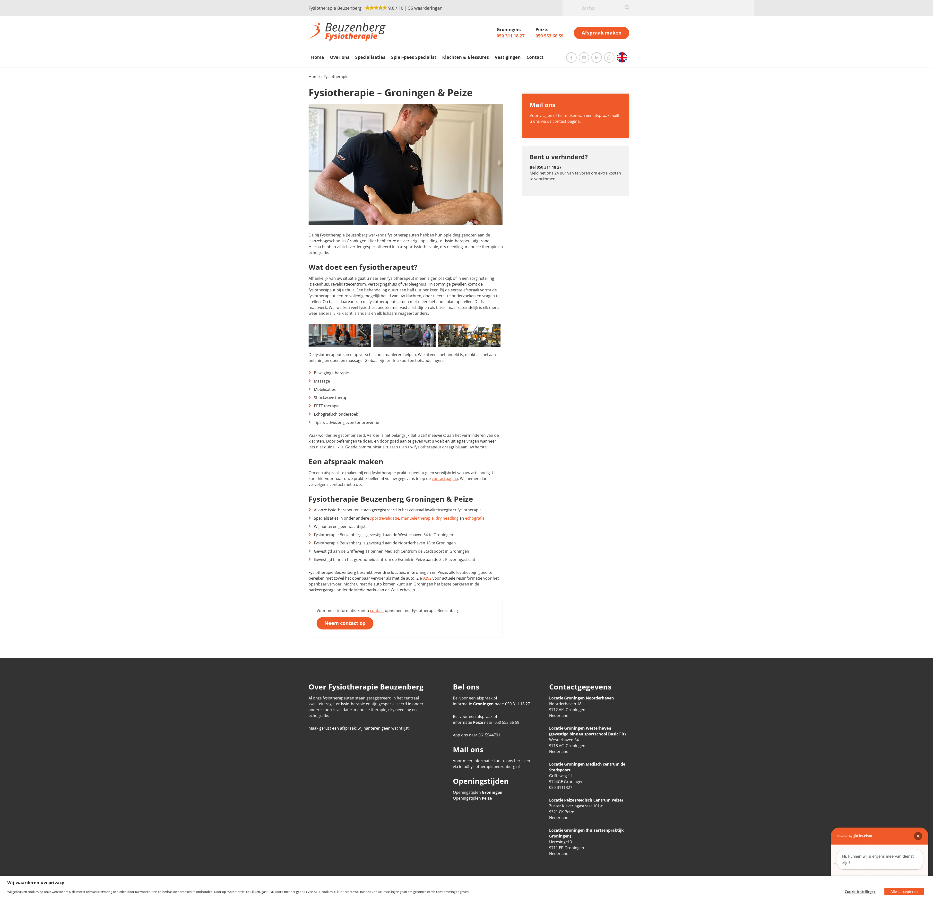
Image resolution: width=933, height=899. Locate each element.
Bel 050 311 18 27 (546, 167)
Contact (535, 57)
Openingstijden (477, 792)
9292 (427, 578)
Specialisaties (370, 57)
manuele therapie (417, 518)
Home (317, 57)
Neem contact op (345, 623)
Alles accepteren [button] (904, 891)
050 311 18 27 (511, 36)
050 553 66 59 (549, 36)
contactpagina (445, 478)
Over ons (339, 57)
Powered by (845, 836)
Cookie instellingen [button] (860, 891)
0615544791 (489, 735)
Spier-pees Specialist (413, 57)
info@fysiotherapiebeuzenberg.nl (489, 766)
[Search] (627, 7)
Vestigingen (508, 57)
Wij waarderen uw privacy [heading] (35, 882)
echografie (474, 518)
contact (377, 610)
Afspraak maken (602, 32)
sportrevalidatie (384, 518)
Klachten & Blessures (465, 57)
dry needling (447, 518)
